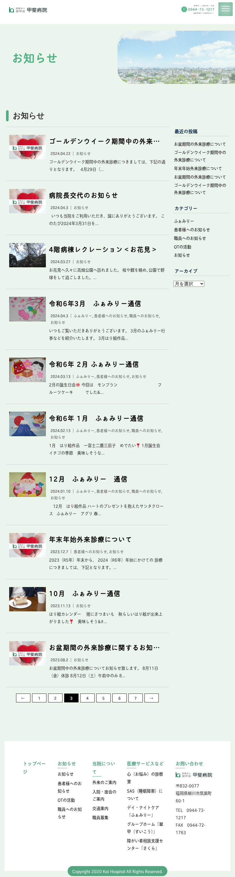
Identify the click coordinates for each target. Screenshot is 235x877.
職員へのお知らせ (190, 238)
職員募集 (100, 817)
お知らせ (182, 255)
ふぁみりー (184, 221)
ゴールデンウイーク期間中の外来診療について (200, 156)
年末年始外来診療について (198, 168)
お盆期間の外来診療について (200, 144)
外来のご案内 (104, 782)
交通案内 (100, 808)
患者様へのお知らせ (192, 229)
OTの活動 (182, 246)
